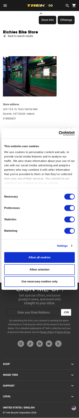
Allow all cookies (39, 257)
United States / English (19, 407)
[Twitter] (58, 343)
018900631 (9, 118)
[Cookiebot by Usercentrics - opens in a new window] (59, 133)
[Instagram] (21, 343)
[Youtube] (49, 343)
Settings (62, 245)
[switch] (69, 208)
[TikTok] (30, 343)
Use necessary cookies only (39, 281)
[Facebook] (39, 343)
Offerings (66, 20)
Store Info (47, 20)
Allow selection (40, 269)
